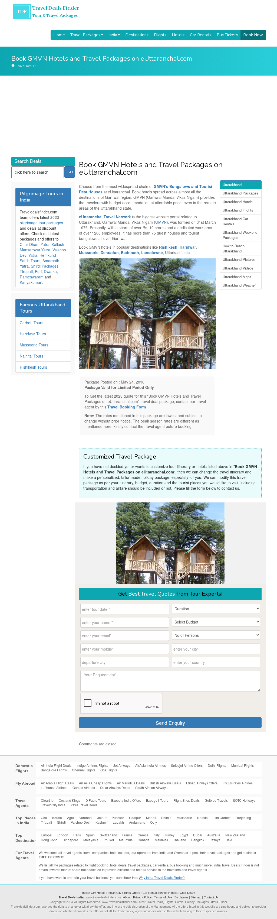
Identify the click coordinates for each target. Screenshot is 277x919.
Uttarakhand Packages (240, 193)
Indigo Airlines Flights (92, 765)
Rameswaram (32, 277)
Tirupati (26, 271)
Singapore (70, 839)
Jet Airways (121, 765)
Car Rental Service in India (160, 892)
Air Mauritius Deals (131, 783)
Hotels (178, 35)
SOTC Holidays (244, 800)
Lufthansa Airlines (54, 787)
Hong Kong (49, 839)
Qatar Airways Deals (115, 787)
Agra (70, 817)
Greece (143, 835)
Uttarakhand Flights (238, 210)
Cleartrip (47, 800)
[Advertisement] (138, 116)
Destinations (137, 35)
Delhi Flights (217, 765)
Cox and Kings (69, 800)
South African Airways (151, 787)
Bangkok (197, 839)
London (62, 835)
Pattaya (214, 839)
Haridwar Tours (33, 333)
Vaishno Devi (80, 822)
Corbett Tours (31, 322)
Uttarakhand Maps (237, 276)
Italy (157, 835)
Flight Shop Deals (186, 800)
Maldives (161, 839)
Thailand (179, 839)
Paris (77, 835)
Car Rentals (200, 35)
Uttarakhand (232, 184)
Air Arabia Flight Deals (57, 783)
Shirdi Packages (44, 266)
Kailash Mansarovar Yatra (42, 247)
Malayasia (90, 839)
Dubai (197, 835)
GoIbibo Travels (216, 800)
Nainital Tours (31, 356)
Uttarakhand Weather (239, 285)
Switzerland (108, 835)
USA (229, 839)
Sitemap (196, 897)
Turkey (169, 835)
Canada (144, 839)
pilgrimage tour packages (41, 222)
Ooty (153, 822)
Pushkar (118, 817)
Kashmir (101, 822)
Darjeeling (243, 817)
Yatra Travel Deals (84, 805)
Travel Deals (25, 66)
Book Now (253, 35)
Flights (160, 35)
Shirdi (61, 822)
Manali (151, 817)
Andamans (137, 822)
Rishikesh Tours (33, 367)
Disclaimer (181, 897)
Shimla (166, 817)
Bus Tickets (227, 35)
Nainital (203, 817)
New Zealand (235, 835)
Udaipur (135, 817)
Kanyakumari (31, 282)
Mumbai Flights (242, 765)
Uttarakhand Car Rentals (235, 221)
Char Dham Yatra (35, 244)
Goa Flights (108, 770)
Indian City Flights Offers (124, 892)
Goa (44, 817)
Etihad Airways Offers (201, 783)
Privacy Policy (142, 897)
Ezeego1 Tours (157, 800)
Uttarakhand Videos (238, 268)
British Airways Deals (165, 783)
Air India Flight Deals (56, 765)
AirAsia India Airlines (150, 765)
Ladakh (118, 822)
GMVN (161, 222)
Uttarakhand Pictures (239, 259)
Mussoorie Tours (34, 345)
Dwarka (50, 271)
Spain (90, 835)
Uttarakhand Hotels (238, 201)
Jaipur (102, 817)
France (127, 835)
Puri (38, 271)
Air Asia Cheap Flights (95, 783)
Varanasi (85, 817)
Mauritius (126, 839)
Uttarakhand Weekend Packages (240, 235)
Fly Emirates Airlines (238, 783)
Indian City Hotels (93, 892)
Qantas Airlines (83, 787)
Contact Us (211, 897)
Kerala (57, 817)
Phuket (109, 839)
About (127, 897)
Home (59, 35)
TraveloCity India (53, 805)
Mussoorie (184, 817)
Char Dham (187, 892)
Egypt (184, 835)
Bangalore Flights (54, 770)
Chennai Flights (83, 770)
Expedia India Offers (126, 800)
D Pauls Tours (95, 800)
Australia (213, 835)
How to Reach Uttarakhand (234, 248)
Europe (46, 835)
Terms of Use (163, 897)
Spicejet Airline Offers (187, 765)
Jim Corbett (222, 817)
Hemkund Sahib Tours (38, 257)
